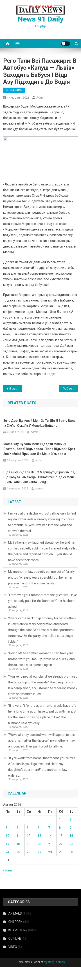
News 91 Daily (40, 19)
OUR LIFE (14, 938)
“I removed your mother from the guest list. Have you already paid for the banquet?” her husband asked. (42, 600)
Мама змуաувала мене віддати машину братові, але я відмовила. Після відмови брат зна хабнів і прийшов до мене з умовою (39, 449)
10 (7, 836)
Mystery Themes (54, 962)
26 (28, 852)
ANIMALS (15, 913)
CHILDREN (15, 922)
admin (40, 97)
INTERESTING (14, 90)
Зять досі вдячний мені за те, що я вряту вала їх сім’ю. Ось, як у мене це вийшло (39, 423)
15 (61, 836)
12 (28, 836)
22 (61, 844)
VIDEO (12, 947)
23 (71, 844)
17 (7, 844)
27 (39, 852)
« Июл (7, 870)
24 (7, 852)
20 (39, 844)
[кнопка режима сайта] (65, 43)
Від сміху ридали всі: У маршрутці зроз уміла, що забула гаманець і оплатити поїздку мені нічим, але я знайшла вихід (39, 477)
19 (28, 844)
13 (39, 836)
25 (18, 852)
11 (18, 836)
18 (18, 844)
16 (71, 836)
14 (50, 836)
